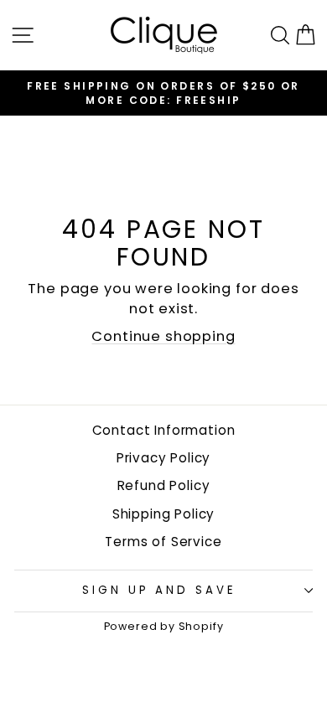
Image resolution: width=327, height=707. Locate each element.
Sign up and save (159, 590)
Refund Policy (163, 485)
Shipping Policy (163, 514)
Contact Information (164, 430)
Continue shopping (163, 336)
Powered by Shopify (164, 626)
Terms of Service (163, 541)
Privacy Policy (164, 458)
